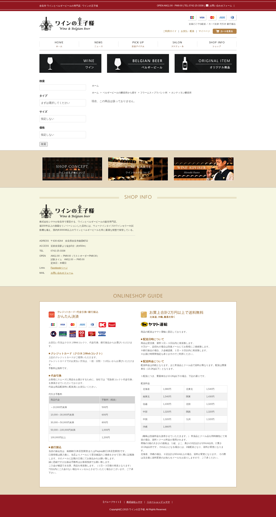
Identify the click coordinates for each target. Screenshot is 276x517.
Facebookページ (59, 268)
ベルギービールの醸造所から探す (119, 92)
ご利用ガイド (169, 31)
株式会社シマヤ (134, 502)
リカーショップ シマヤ (158, 502)
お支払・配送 (187, 31)
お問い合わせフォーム (221, 5)
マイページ (204, 31)
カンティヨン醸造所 (181, 92)
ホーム (95, 85)
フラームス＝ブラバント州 (153, 92)
